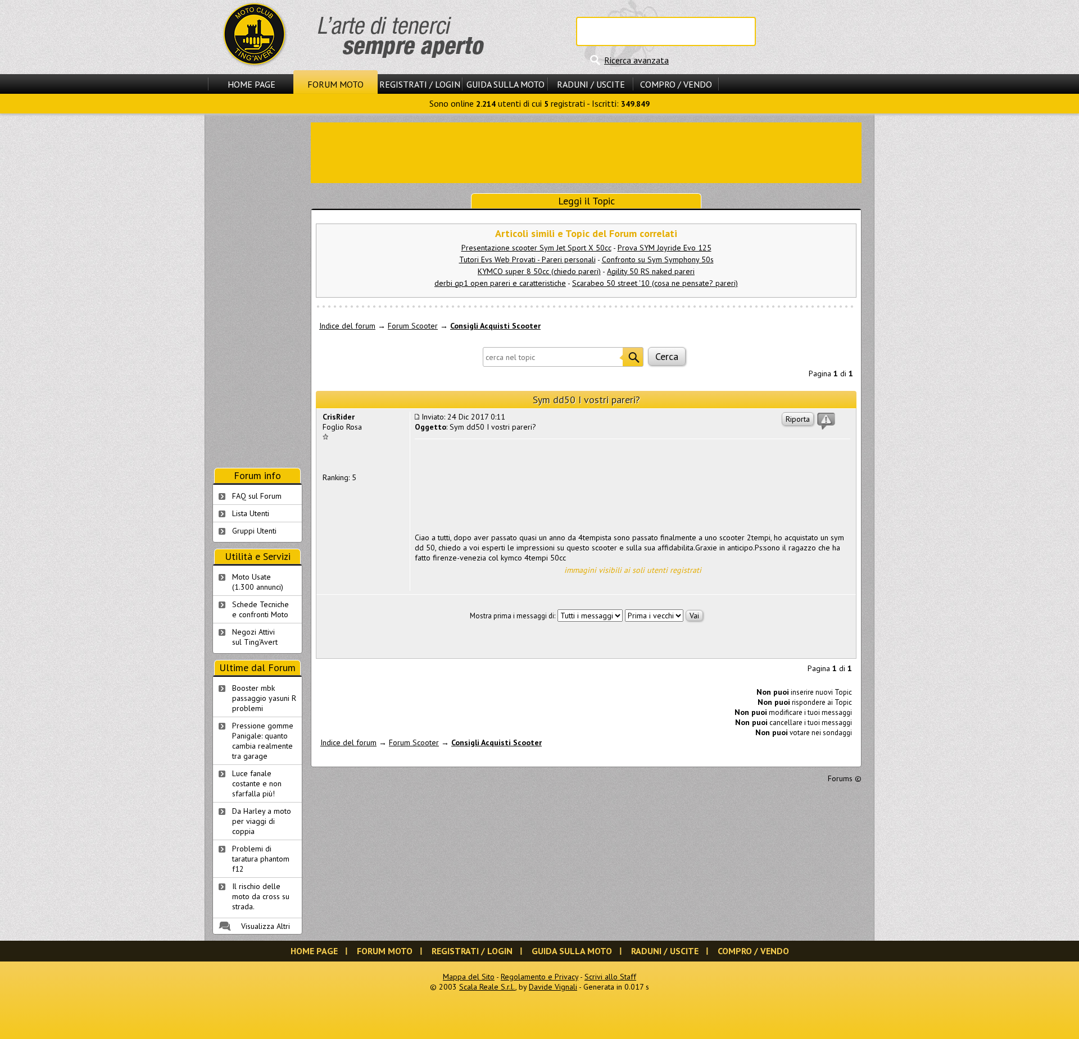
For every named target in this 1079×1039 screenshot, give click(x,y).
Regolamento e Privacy (539, 977)
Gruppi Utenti (254, 531)
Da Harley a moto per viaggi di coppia (261, 821)
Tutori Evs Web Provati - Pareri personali (527, 259)
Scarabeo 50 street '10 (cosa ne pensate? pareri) (655, 283)
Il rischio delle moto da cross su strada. (260, 896)
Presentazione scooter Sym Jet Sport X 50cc (536, 248)
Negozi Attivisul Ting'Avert (255, 637)
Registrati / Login (419, 84)
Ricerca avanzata (636, 60)
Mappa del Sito (469, 977)
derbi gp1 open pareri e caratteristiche (500, 283)
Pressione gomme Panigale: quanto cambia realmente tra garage (262, 741)
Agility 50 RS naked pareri (651, 271)
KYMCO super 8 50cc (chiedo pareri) (539, 271)
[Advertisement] (586, 151)
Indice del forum (347, 326)
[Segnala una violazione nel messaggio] (826, 421)
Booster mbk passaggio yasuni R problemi (264, 698)
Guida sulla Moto (505, 84)
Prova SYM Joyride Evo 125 (664, 248)
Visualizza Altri (265, 926)
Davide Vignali (553, 987)
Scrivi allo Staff (610, 977)
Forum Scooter (413, 326)
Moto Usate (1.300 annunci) (257, 582)
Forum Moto (335, 84)
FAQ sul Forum (257, 496)
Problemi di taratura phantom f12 (260, 859)
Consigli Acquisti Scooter (495, 326)
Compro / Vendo (676, 84)
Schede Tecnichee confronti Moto (260, 609)
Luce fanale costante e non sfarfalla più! (257, 783)
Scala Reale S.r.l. (487, 987)
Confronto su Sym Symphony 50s (658, 259)
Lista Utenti (250, 513)
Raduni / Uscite (591, 84)
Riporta (798, 419)
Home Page (251, 84)
